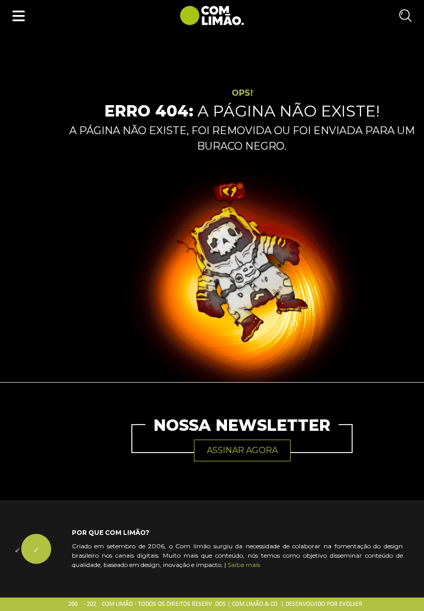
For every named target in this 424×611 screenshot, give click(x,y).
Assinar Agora (242, 450)
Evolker (350, 604)
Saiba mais (244, 565)
